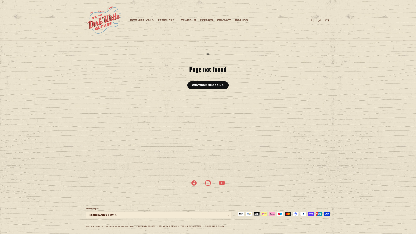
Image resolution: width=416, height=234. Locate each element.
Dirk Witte (102, 226)
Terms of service (191, 226)
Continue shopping (208, 85)
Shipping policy (214, 226)
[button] (167, 20)
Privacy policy (168, 226)
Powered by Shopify (122, 226)
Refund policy (147, 226)
